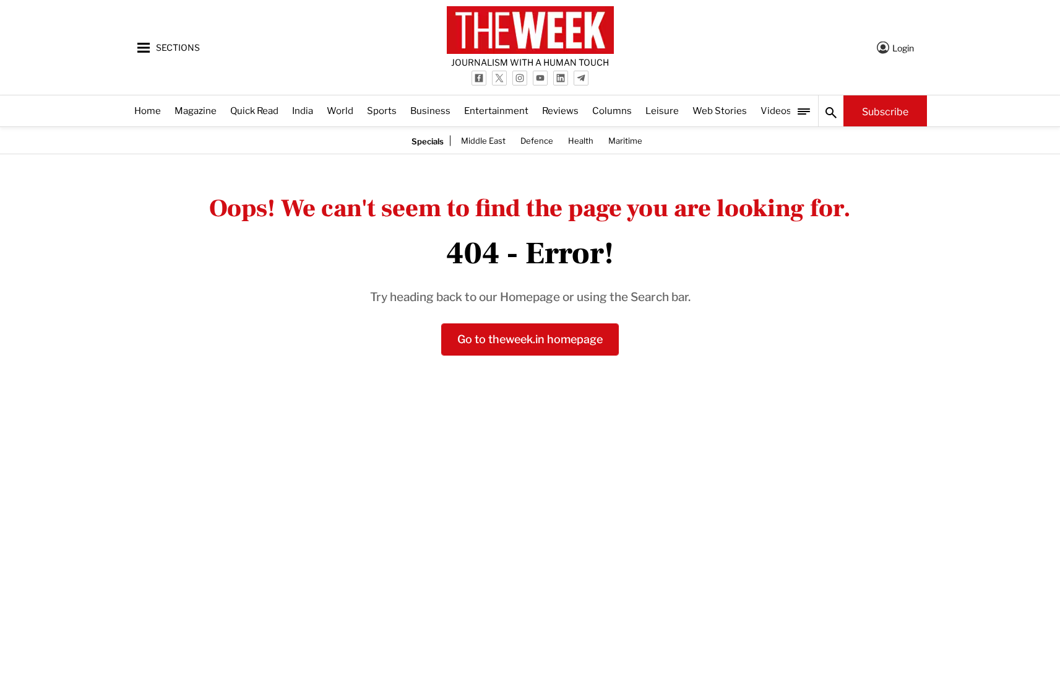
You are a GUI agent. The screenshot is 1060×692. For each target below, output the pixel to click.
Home (147, 109)
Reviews (560, 109)
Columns (612, 109)
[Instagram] (519, 78)
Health (580, 140)
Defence (536, 140)
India (302, 109)
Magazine (196, 109)
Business (430, 109)
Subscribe (885, 111)
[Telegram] (581, 78)
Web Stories (719, 109)
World (340, 109)
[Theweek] (530, 30)
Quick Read (254, 109)
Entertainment (496, 109)
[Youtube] (540, 78)
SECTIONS (178, 47)
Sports (382, 109)
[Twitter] (499, 78)
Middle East (483, 140)
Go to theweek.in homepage (530, 338)
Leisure (662, 109)
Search (831, 110)
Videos (776, 109)
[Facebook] (479, 78)
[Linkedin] (560, 78)
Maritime (625, 140)
